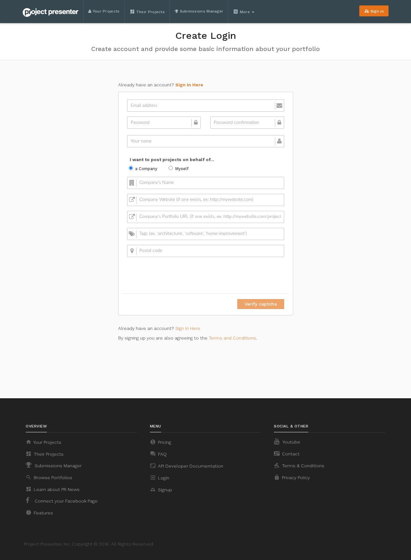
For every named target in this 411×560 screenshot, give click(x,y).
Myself (181, 168)
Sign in (374, 10)
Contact (287, 453)
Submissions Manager (200, 11)
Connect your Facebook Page (65, 501)
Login (159, 477)
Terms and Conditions (232, 337)
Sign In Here (189, 84)
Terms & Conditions (299, 465)
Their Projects (147, 11)
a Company (146, 168)
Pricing (160, 442)
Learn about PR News (53, 489)
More (242, 11)
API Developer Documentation (186, 466)
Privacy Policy (292, 477)
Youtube (291, 441)
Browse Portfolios (49, 477)
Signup (161, 489)
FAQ (158, 454)
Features (39, 512)
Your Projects (105, 11)
